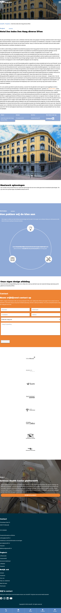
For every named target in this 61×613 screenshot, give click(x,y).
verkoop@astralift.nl (5, 538)
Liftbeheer (2, 563)
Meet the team (3, 583)
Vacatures (2, 575)
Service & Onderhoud (5, 561)
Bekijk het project (30, 495)
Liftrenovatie (3, 556)
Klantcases (3, 586)
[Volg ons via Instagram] (4, 598)
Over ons (2, 578)
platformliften (52, 88)
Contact (2, 573)
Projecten (2, 566)
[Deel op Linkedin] (50, 118)
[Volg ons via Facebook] (1, 598)
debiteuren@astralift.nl (6, 548)
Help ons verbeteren (5, 580)
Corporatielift (3, 558)
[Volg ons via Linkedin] (8, 598)
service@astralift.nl (5, 543)
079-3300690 (3, 530)
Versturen (5, 341)
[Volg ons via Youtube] (11, 598)
